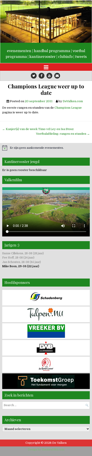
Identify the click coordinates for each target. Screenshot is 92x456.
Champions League (68, 107)
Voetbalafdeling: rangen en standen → (63, 133)
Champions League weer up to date (46, 89)
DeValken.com (73, 101)
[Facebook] (41, 76)
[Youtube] (49, 76)
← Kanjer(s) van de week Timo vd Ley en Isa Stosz (38, 129)
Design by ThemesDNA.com (46, 449)
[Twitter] (34, 76)
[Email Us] (57, 76)
